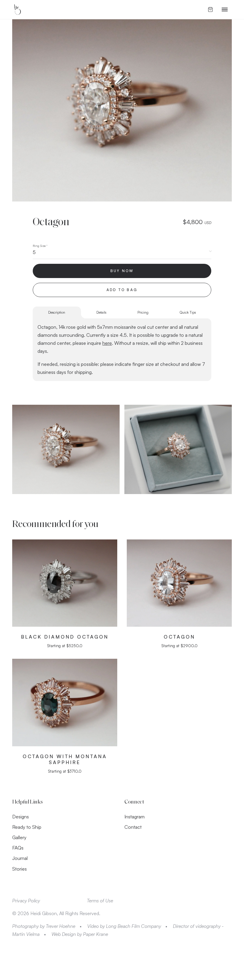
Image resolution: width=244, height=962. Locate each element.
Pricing (142, 312)
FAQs (18, 848)
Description (56, 312)
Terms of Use (100, 901)
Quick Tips (188, 312)
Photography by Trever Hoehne (43, 926)
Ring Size (40, 245)
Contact (133, 827)
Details (101, 312)
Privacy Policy (26, 901)
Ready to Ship (26, 827)
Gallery (19, 837)
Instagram (134, 817)
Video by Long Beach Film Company (124, 926)
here (107, 343)
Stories (19, 869)
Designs (20, 817)
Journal (20, 858)
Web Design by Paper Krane (79, 934)
